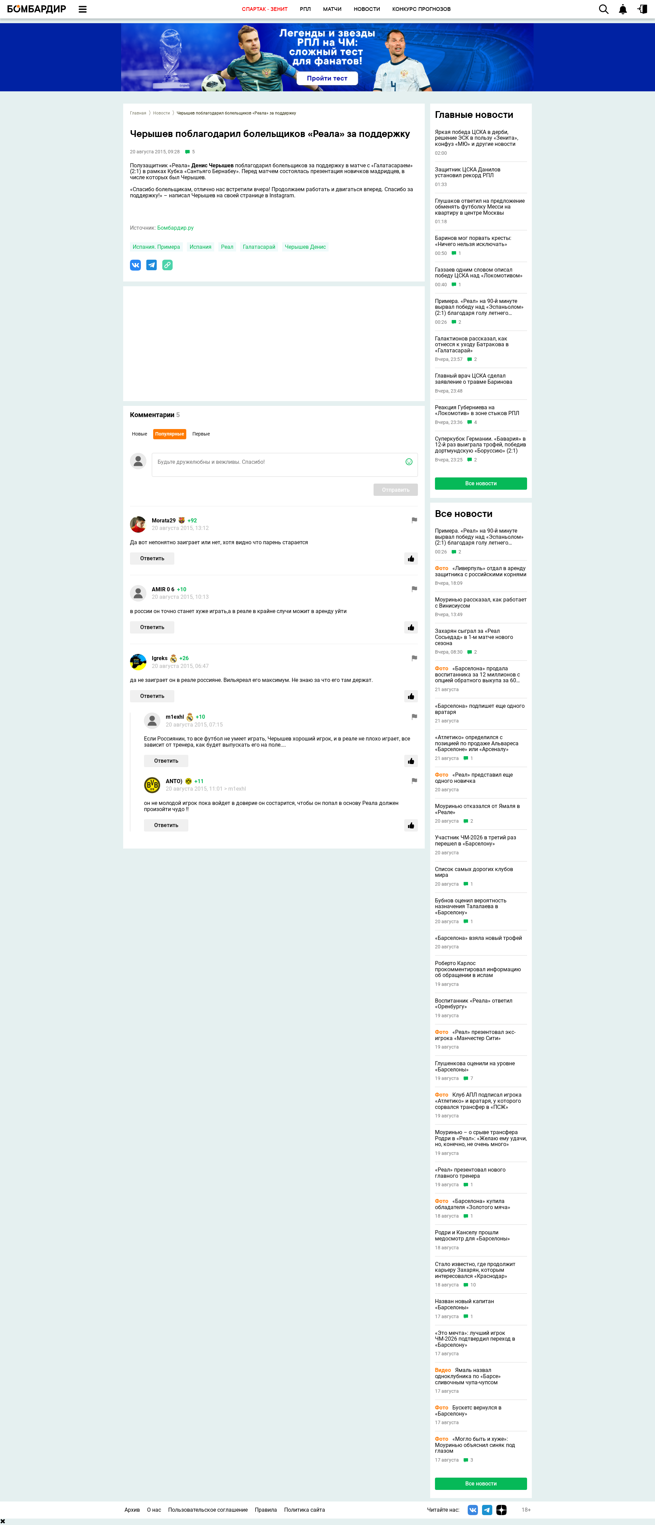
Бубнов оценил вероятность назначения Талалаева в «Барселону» (471, 907)
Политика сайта (304, 1509)
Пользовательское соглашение (208, 1509)
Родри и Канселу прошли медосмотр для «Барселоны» (472, 1235)
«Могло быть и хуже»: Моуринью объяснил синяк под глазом (475, 1445)
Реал (227, 247)
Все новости (481, 483)
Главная (138, 113)
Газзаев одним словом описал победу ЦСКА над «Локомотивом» (479, 273)
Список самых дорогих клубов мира (474, 872)
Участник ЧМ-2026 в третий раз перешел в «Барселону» (475, 841)
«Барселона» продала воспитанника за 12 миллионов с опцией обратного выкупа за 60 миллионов (477, 675)
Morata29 (164, 520)
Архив (132, 1509)
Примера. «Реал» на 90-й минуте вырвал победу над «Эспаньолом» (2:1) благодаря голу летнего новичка (479, 307)
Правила (266, 1509)
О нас (154, 1509)
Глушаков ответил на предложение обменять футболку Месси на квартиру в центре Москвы (480, 207)
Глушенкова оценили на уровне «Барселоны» (475, 1066)
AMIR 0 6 (163, 589)
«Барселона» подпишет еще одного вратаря (480, 709)
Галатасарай (259, 247)
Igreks (160, 658)
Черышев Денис (305, 247)
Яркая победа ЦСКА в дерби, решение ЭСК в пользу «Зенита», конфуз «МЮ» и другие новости (476, 138)
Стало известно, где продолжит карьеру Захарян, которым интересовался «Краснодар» (475, 1270)
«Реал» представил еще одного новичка (474, 778)
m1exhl (175, 717)
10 (473, 1284)
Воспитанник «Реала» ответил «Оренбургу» (473, 1004)
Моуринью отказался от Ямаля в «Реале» (477, 809)
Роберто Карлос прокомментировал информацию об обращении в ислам (478, 969)
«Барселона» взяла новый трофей (478, 938)
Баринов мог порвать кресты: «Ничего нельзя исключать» (473, 241)
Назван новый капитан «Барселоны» (464, 1304)
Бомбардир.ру (175, 228)
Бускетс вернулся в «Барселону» (468, 1411)
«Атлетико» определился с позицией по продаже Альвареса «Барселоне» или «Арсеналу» (477, 743)
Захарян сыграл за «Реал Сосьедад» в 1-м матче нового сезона (474, 637)
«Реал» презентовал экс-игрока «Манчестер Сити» (475, 1035)
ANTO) (174, 781)
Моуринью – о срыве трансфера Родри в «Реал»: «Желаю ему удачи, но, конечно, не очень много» (481, 1138)
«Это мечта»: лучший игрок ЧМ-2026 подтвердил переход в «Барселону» (475, 1339)
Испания (201, 247)
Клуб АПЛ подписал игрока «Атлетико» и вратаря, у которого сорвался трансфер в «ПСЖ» (478, 1101)
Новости (161, 113)
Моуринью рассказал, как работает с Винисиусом (481, 603)
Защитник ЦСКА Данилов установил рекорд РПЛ (467, 173)
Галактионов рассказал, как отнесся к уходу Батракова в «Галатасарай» (472, 345)
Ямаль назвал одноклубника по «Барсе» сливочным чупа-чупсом (468, 1376)
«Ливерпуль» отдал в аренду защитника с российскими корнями (480, 571)
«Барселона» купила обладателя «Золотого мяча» (472, 1204)
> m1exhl (235, 789)
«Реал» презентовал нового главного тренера (470, 1173)
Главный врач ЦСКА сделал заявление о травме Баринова (473, 379)
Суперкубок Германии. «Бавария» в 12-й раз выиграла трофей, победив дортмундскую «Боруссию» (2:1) (480, 445)
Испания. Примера (156, 247)
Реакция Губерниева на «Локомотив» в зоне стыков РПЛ (477, 410)
